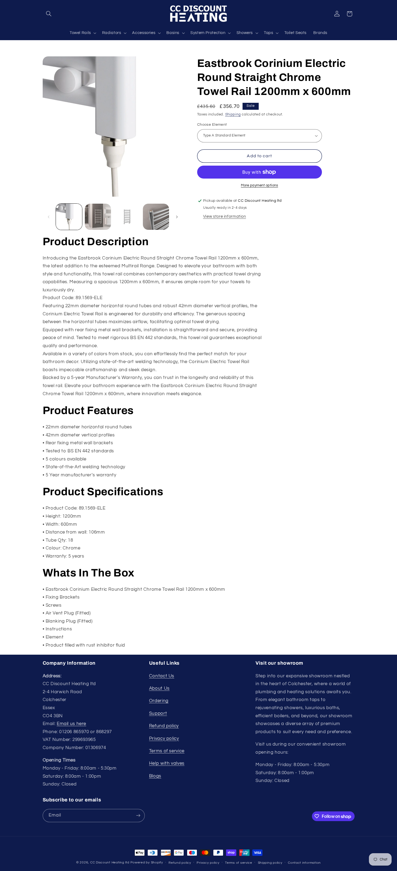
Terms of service (166, 751)
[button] (49, 14)
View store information (224, 216)
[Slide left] (49, 217)
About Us (159, 688)
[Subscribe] (138, 815)
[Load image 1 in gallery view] (69, 217)
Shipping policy (270, 862)
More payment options (259, 185)
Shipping (233, 114)
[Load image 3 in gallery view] (127, 217)
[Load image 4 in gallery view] (156, 217)
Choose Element (212, 125)
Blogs (155, 776)
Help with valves (166, 763)
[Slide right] (177, 217)
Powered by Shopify (146, 862)
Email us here (71, 723)
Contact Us (161, 676)
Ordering (159, 700)
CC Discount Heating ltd (109, 862)
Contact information (304, 862)
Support (158, 713)
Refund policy (164, 725)
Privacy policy (164, 738)
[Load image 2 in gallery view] (98, 217)
